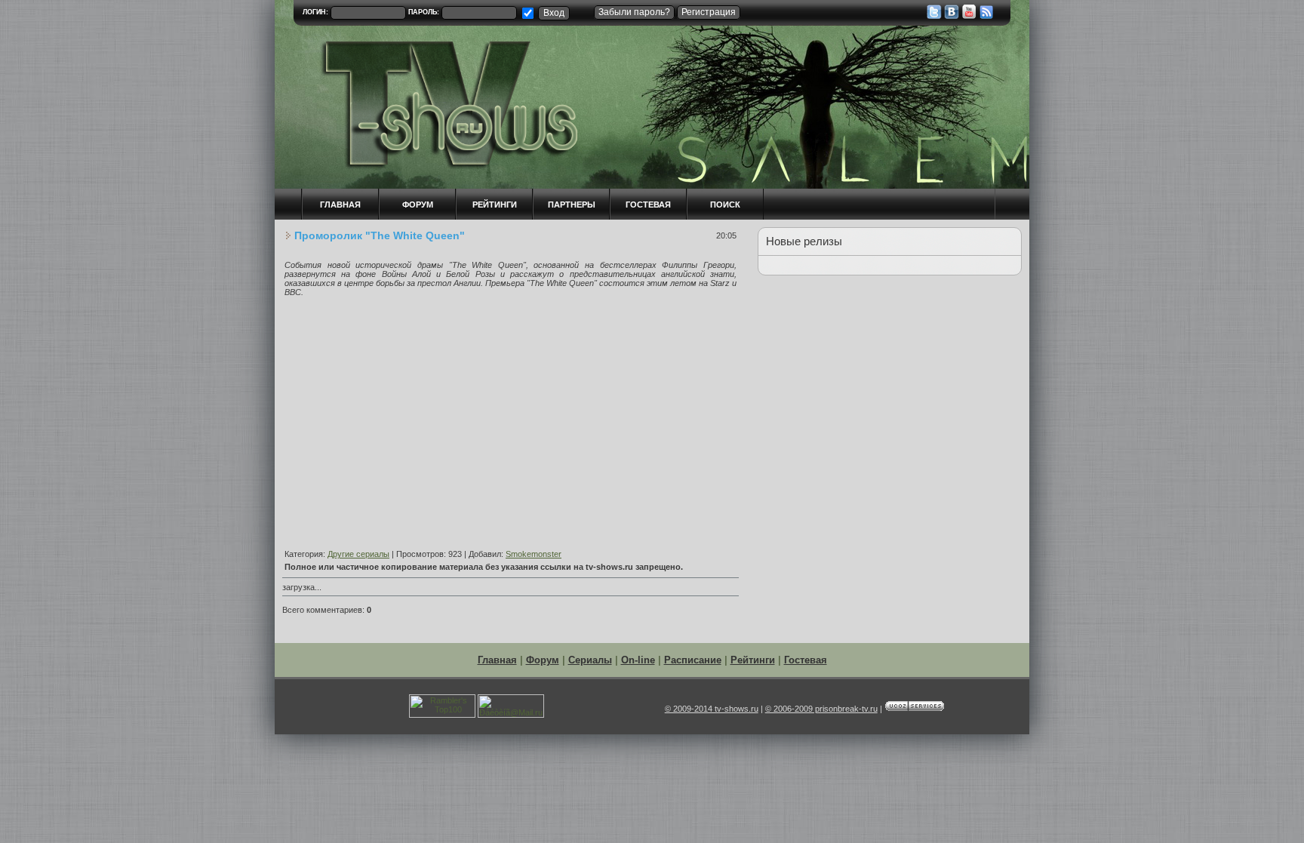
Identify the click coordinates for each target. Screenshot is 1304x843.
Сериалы (590, 660)
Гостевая (648, 204)
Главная (497, 660)
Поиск (725, 204)
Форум (542, 660)
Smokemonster (533, 553)
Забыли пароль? (634, 12)
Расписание (692, 660)
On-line (638, 660)
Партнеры (571, 204)
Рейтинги (494, 204)
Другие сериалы (358, 553)
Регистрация (708, 12)
